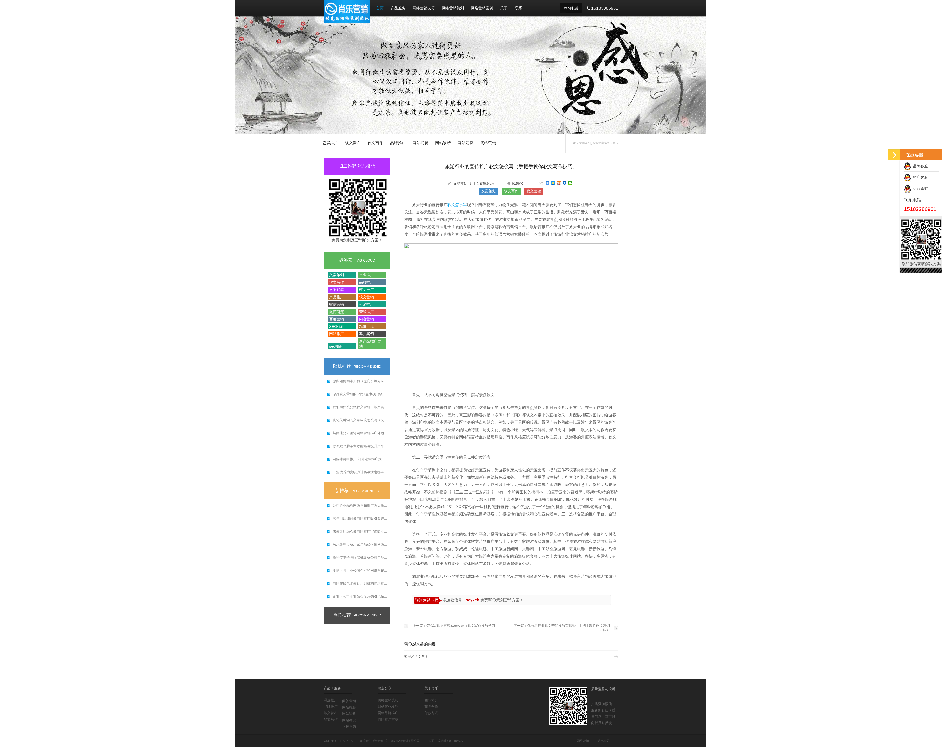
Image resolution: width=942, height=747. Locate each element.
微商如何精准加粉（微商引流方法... (360, 381)
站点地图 (603, 741)
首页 (380, 8)
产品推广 (336, 297)
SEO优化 (336, 326)
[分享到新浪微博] (559, 183)
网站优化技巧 (388, 706)
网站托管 (420, 143)
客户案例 (366, 334)
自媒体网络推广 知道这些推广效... (359, 459)
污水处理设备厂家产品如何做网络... (360, 544)
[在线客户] (894, 154)
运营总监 (919, 188)
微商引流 (336, 312)
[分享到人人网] (565, 183)
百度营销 (336, 319)
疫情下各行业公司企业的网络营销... (360, 570)
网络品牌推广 (388, 713)
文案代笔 (336, 290)
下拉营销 (349, 726)
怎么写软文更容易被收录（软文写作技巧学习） (462, 626)
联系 (518, 8)
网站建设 (465, 143)
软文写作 (375, 143)
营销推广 (366, 312)
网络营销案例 (482, 8)
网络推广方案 (388, 719)
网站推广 (336, 334)
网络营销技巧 (424, 8)
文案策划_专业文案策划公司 (597, 143)
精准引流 (366, 326)
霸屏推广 (330, 143)
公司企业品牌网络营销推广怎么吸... (360, 505)
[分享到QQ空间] (553, 183)
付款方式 (431, 713)
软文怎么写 (457, 205)
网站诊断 (443, 143)
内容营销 (366, 319)
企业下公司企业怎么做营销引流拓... (360, 596)
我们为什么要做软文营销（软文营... (360, 407)
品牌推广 (398, 143)
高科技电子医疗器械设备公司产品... (360, 557)
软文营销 (366, 297)
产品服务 (398, 8)
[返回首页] (574, 143)
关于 (504, 8)
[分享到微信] (570, 183)
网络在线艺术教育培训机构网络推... (360, 583)
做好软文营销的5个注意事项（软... (359, 394)
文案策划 (336, 275)
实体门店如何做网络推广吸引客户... (360, 518)
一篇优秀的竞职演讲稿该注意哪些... (360, 472)
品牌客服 (919, 166)
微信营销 (336, 304)
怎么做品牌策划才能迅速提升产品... (360, 446)
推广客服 (919, 177)
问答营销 (488, 143)
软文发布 (353, 143)
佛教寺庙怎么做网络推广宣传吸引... (360, 531)
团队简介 (431, 700)
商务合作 (431, 706)
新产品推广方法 (370, 343)
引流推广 (366, 304)
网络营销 (583, 741)
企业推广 (366, 275)
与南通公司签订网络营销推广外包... (360, 433)
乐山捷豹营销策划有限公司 (402, 741)
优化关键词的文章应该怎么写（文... (360, 420)
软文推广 (366, 290)
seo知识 (335, 346)
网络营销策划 (453, 8)
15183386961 (920, 209)
